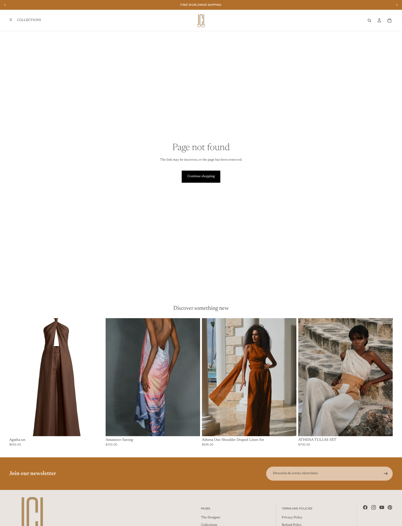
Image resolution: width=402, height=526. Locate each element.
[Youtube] (382, 507)
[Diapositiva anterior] (16, 377)
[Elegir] (96, 429)
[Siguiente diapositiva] (97, 377)
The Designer (211, 517)
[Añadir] (193, 429)
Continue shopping (201, 176)
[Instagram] (373, 507)
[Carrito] (389, 20)
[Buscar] (369, 20)
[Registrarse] (386, 474)
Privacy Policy (292, 517)
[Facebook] (365, 507)
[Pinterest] (390, 507)
